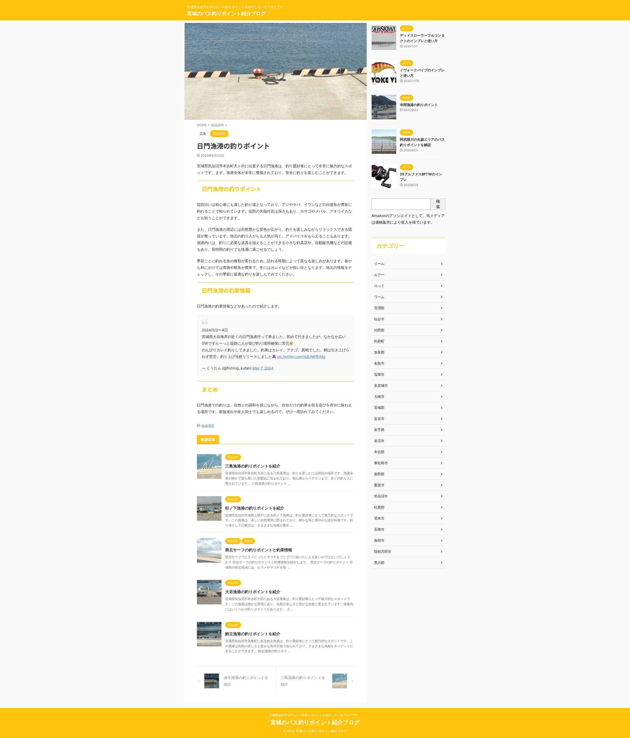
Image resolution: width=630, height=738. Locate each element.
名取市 (379, 363)
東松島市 (381, 463)
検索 (438, 204)
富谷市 (379, 418)
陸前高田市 (382, 551)
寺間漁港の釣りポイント (419, 105)
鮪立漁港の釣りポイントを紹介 (252, 633)
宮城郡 (379, 407)
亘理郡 (379, 308)
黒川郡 (379, 562)
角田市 (379, 540)
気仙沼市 (208, 426)
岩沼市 (379, 441)
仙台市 (379, 319)
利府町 (379, 341)
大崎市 (379, 396)
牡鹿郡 (379, 507)
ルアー (379, 275)
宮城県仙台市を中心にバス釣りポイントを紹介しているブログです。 (315, 715)
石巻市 (379, 529)
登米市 (379, 518)
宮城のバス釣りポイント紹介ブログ (226, 13)
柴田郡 (379, 474)
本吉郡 (379, 452)
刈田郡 (379, 330)
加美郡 (379, 352)
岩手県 (379, 430)
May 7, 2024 (262, 368)
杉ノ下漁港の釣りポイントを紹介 (254, 508)
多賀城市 (381, 385)
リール (379, 263)
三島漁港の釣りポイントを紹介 (252, 465)
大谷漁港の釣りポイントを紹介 (252, 591)
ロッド (379, 286)
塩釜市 (379, 374)
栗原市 (379, 485)
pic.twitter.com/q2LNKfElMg (301, 356)
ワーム (379, 297)
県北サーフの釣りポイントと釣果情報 (258, 549)
